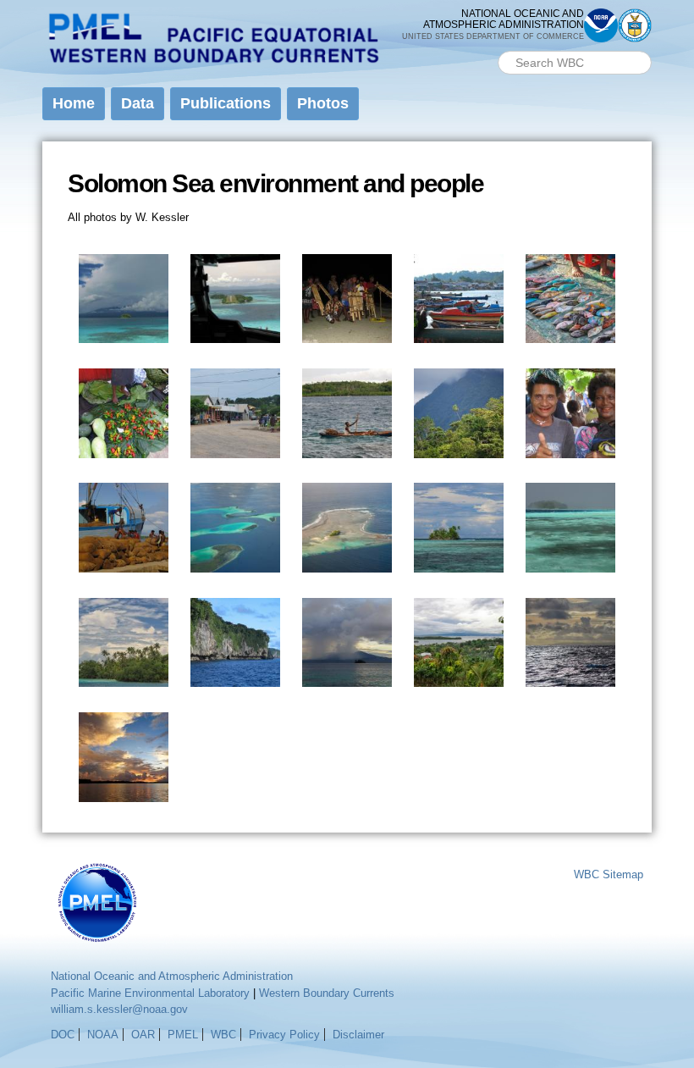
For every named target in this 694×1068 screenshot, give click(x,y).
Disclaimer (358, 1034)
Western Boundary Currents (326, 993)
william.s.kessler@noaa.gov (119, 1009)
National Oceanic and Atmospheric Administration (172, 976)
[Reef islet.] (347, 564)
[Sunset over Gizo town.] (123, 793)
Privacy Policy (284, 1034)
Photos (323, 103)
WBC (223, 1034)
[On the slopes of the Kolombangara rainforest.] (459, 449)
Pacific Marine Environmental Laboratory (150, 993)
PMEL (183, 1034)
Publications (225, 103)
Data (137, 103)
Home (73, 103)
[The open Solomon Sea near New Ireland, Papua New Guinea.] (570, 678)
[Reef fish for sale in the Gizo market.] (570, 335)
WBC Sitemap (608, 874)
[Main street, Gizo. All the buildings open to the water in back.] (235, 449)
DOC (62, 1034)
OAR (143, 1034)
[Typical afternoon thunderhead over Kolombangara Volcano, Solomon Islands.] (123, 335)
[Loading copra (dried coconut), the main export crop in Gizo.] (123, 564)
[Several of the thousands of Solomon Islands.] (235, 564)
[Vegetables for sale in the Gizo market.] (123, 449)
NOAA (102, 1034)
